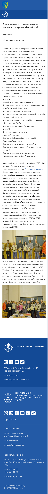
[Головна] (5, 5)
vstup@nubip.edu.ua (13, 476)
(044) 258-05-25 (11, 375)
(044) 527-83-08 (11, 472)
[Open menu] (43, 14)
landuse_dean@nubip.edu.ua (16, 379)
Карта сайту (10, 419)
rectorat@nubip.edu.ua (14, 445)
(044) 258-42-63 (11, 469)
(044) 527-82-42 (11, 440)
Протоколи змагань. (34, 169)
